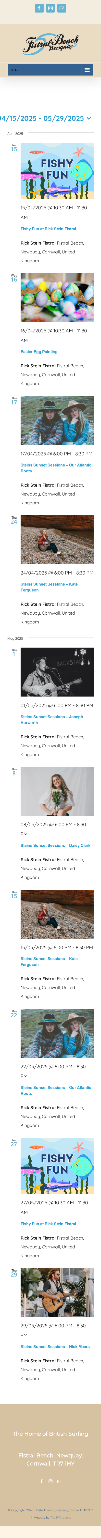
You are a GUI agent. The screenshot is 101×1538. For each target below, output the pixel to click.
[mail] (59, 1481)
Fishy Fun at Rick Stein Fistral (48, 229)
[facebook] (42, 1481)
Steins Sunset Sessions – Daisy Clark (55, 845)
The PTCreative (60, 1517)
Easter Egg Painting (39, 351)
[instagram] (50, 1481)
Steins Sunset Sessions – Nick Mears (55, 1346)
